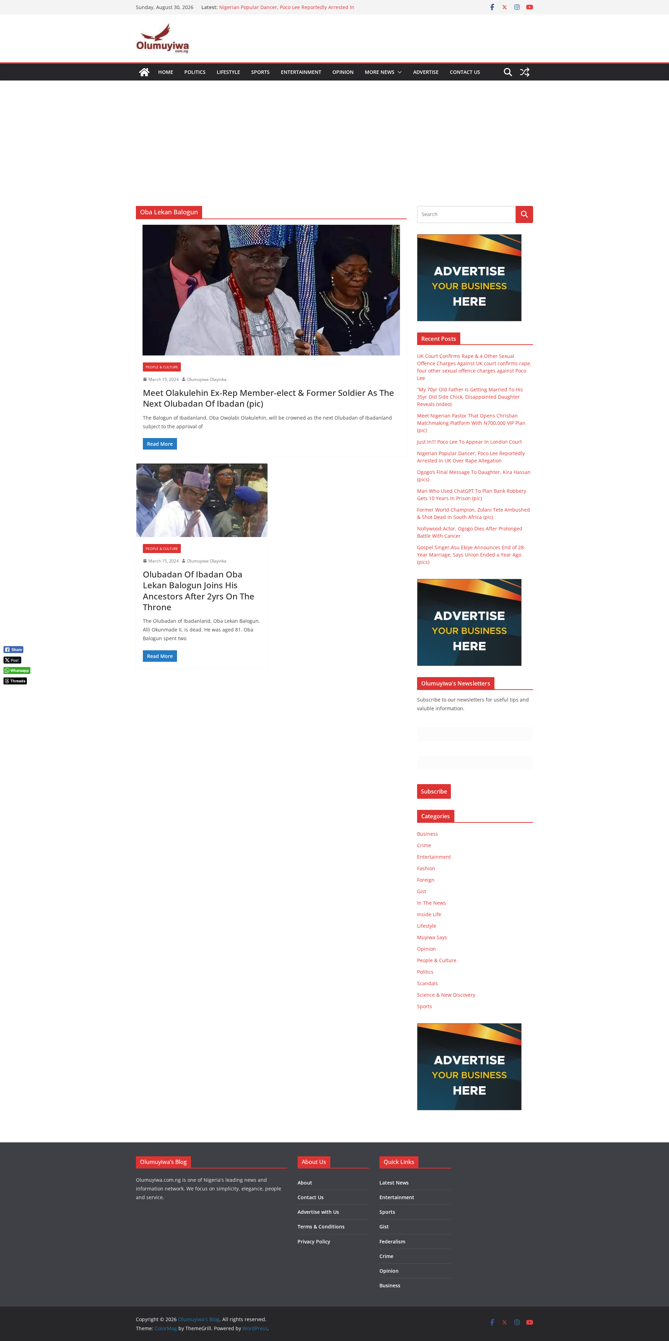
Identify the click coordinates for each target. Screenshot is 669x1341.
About (305, 1182)
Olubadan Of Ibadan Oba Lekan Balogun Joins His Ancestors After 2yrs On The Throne (198, 590)
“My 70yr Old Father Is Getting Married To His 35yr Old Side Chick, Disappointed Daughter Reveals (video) (470, 396)
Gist (421, 891)
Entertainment (301, 72)
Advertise (426, 72)
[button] (398, 72)
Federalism (392, 1241)
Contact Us (465, 72)
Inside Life (429, 914)
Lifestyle (228, 72)
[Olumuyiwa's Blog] (144, 72)
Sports (260, 72)
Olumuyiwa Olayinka (206, 379)
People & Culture (162, 367)
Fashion (426, 868)
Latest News (394, 1182)
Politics (195, 72)
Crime (424, 845)
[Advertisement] (334, 133)
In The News (431, 902)
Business (427, 833)
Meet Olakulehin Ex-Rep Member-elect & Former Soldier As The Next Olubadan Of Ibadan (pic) (268, 398)
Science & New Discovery (446, 994)
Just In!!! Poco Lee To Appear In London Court (271, 7)
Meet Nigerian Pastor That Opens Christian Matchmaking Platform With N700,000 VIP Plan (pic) (471, 423)
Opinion (343, 72)
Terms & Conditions (321, 1226)
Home (165, 72)
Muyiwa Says (432, 937)
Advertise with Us (318, 1212)
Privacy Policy (314, 1241)
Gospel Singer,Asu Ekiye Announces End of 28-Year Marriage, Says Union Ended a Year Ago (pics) (471, 554)
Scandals (427, 983)
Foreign (426, 879)
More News (379, 72)
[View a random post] (524, 72)
